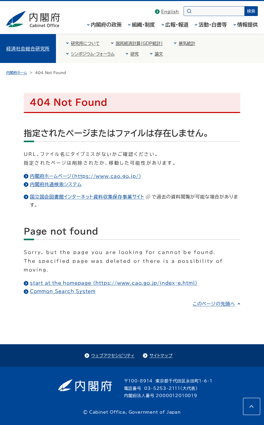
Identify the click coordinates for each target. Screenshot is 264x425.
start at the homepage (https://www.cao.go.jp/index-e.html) (113, 282)
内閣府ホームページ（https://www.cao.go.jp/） (85, 176)
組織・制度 (143, 24)
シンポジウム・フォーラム (92, 54)
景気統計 (187, 43)
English (170, 12)
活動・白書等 (213, 24)
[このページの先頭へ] (251, 406)
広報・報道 (176, 24)
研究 (134, 54)
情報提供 (247, 24)
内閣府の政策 (106, 24)
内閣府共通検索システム (56, 184)
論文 (159, 54)
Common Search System (63, 291)
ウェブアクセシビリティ (113, 356)
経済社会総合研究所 (28, 48)
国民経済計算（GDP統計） (139, 43)
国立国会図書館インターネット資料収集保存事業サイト (87, 196)
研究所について (85, 43)
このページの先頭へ (214, 303)
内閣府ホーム (16, 73)
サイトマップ (161, 356)
